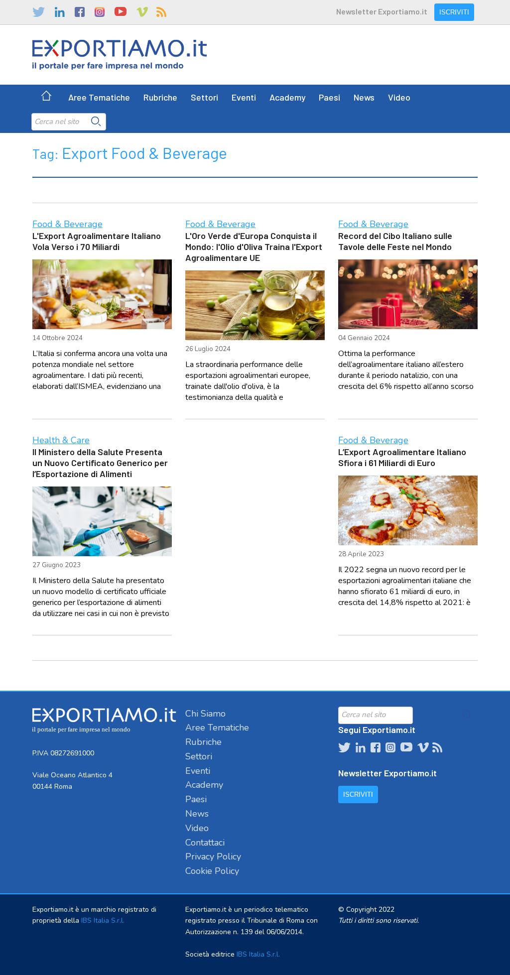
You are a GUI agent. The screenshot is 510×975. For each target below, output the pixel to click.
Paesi (329, 97)
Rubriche (160, 97)
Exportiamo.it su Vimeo (141, 12)
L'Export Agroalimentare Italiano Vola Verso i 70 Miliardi (96, 241)
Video (399, 97)
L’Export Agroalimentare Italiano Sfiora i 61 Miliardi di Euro (402, 457)
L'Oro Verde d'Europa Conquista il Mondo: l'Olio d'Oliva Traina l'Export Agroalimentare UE (253, 246)
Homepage (46, 97)
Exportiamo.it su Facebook (80, 12)
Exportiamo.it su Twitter (38, 12)
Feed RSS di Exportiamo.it (161, 12)
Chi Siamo (205, 714)
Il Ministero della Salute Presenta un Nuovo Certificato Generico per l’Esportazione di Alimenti (100, 462)
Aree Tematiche (99, 97)
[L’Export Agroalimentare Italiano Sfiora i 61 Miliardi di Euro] (408, 510)
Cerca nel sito (96, 121)
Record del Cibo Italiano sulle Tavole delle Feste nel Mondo (395, 241)
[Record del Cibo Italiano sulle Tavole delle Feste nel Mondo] (408, 294)
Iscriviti (454, 12)
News (364, 97)
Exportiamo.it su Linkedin (60, 12)
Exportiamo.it (119, 55)
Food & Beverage (67, 224)
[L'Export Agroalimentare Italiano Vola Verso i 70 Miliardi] (102, 294)
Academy (287, 97)
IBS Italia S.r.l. (103, 920)
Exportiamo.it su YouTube (121, 12)
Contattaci (205, 843)
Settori (204, 97)
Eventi (244, 97)
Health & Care (61, 440)
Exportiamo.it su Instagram (100, 12)
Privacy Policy (213, 856)
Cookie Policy (212, 871)
